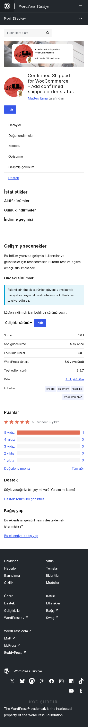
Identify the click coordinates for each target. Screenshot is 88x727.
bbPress (12, 645)
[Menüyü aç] (81, 6)
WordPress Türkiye (28, 671)
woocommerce (73, 396)
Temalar (52, 568)
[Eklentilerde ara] (47, 33)
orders (50, 388)
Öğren (8, 596)
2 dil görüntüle (74, 379)
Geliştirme (15, 156)
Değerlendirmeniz (17, 468)
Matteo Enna (38, 98)
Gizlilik (9, 583)
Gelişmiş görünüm (21, 167)
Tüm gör (78, 468)
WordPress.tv (16, 618)
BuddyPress (15, 653)
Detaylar (14, 125)
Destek (13, 178)
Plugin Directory (15, 18)
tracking (77, 388)
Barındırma (12, 575)
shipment (63, 388)
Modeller (52, 583)
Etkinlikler (53, 603)
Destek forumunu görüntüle (24, 499)
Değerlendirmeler (21, 136)
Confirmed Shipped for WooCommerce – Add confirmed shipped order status (51, 83)
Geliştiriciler (12, 611)
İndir (10, 109)
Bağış (52, 611)
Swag (52, 618)
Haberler (10, 568)
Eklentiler (53, 575)
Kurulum (14, 146)
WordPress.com (18, 631)
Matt (10, 638)
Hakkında (11, 561)
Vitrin (50, 561)
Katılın (50, 596)
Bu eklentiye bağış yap (21, 536)
